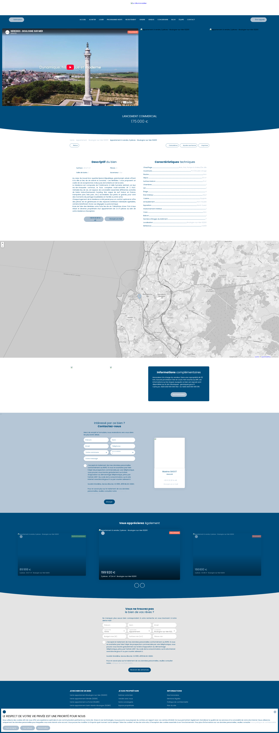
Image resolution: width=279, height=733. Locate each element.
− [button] (2, 246)
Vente (72, 140)
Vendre (142, 19)
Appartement (81, 140)
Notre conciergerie (125, 702)
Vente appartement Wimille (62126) (84, 699)
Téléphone (116, 446)
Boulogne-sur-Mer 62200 (98, 140)
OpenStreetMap (266, 357)
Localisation (157, 630)
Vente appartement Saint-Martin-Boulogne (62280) (90, 705)
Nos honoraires (173, 695)
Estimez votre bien (125, 695)
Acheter (92, 19)
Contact (191, 19)
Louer (101, 19)
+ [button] (2, 243)
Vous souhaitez (116, 451)
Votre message (91, 459)
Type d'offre (107, 630)
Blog (173, 19)
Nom (114, 440)
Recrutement (131, 19)
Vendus (151, 19)
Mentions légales (173, 699)
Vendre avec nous (125, 699)
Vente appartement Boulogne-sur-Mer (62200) (88, 695)
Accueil (83, 19)
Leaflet (257, 357)
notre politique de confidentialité (263, 722)
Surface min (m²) (136, 636)
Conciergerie (162, 19)
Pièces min (158, 636)
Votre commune (92, 452)
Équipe (181, 19)
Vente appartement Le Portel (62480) (85, 702)
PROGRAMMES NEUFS (114, 19)
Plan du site (171, 705)
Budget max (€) (110, 636)
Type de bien (132, 630)
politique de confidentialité (121, 663)
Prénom (88, 440)
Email (87, 446)
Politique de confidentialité (177, 702)
